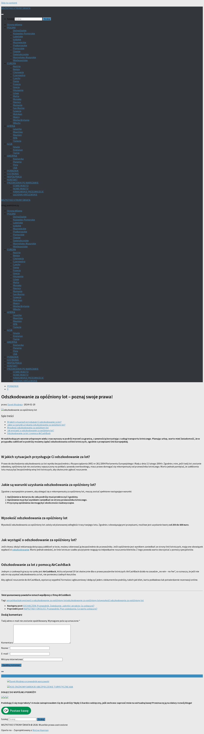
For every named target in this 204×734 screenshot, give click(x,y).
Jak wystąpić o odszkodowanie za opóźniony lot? (30, 430)
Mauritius (18, 131)
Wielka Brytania (21, 119)
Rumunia (17, 105)
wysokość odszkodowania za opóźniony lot (122, 600)
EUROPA (11, 63)
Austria (16, 66)
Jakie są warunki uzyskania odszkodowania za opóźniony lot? (36, 424)
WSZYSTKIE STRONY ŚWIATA (15, 8)
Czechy (16, 78)
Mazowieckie (19, 42)
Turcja (16, 152)
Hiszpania (18, 90)
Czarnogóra (19, 75)
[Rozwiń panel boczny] (2, 671)
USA (15, 167)
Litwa (16, 93)
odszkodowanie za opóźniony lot (83, 600)
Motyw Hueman (41, 730)
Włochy (16, 122)
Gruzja (16, 146)
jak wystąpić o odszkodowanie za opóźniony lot (43, 600)
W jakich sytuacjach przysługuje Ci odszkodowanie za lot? (34, 422)
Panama (17, 161)
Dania (16, 81)
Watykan (17, 113)
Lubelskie (18, 36)
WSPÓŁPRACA (14, 176)
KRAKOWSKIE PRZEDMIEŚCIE (28, 191)
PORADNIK (13, 170)
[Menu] (2, 14)
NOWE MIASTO (20, 188)
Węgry (16, 116)
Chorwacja (18, 72)
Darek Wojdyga (15, 404)
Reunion (17, 134)
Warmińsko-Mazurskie (24, 57)
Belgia (16, 69)
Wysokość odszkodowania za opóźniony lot (28, 427)
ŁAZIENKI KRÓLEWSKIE (25, 194)
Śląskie (16, 51)
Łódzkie (17, 39)
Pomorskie (18, 48)
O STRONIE (13, 173)
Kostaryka (18, 158)
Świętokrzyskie (21, 54)
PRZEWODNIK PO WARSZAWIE (23, 182)
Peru (15, 164)
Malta (16, 96)
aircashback (13, 600)
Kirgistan (18, 149)
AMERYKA (12, 155)
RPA (15, 137)
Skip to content (9, 2)
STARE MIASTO (21, 185)
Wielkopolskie (20, 60)
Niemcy (17, 102)
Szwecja (17, 111)
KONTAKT (12, 179)
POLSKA (11, 27)
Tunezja (17, 140)
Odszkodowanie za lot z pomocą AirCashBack (28, 433)
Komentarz (7, 642)
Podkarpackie (20, 45)
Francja (17, 84)
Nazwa (5, 647)
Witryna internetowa (12, 659)
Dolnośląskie (19, 30)
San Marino (18, 108)
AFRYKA (11, 125)
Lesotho (17, 128)
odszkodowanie (20, 549)
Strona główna (14, 24)
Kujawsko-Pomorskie (24, 33)
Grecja (16, 87)
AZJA (9, 143)
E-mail (5, 653)
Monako (17, 99)
